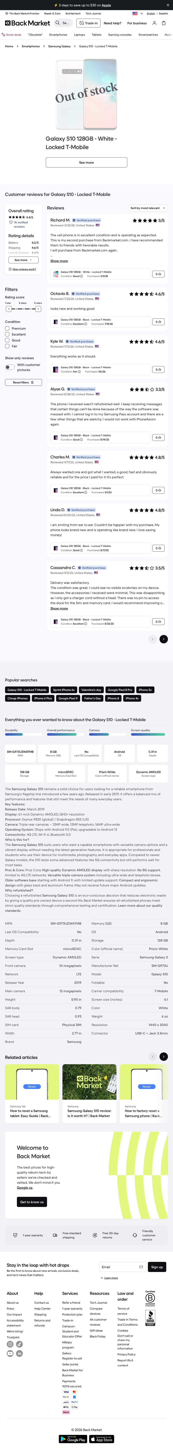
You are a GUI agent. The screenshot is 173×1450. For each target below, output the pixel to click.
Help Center (42, 1308)
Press (10, 1308)
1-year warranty (72, 1308)
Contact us (41, 1303)
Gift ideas (96, 1330)
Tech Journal (98, 1303)
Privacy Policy (126, 1354)
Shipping (40, 1314)
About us (13, 1303)
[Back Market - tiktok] (19, 1344)
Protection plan (72, 1314)
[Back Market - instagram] (10, 1344)
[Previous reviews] (153, 639)
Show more (59, 261)
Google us (24, 1187)
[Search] (57, 22)
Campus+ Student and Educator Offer (72, 1331)
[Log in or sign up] (154, 23)
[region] (86, 1095)
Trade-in (67, 1320)
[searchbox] (66, 23)
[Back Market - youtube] (10, 1353)
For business (137, 23)
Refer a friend (71, 1303)
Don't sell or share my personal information (125, 1342)
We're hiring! (15, 1331)
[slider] (9, 309)
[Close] (168, 5)
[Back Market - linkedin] (19, 1353)
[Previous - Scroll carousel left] (153, 1056)
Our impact (14, 1314)
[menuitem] (58, 34)
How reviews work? (24, 269)
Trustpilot (13, 1337)
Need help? (113, 23)
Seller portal (70, 1364)
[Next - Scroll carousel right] (163, 1056)
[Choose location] (138, 13)
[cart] (163, 23)
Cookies (123, 1330)
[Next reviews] (163, 639)
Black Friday (97, 1336)
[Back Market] (27, 23)
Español (163, 13)
